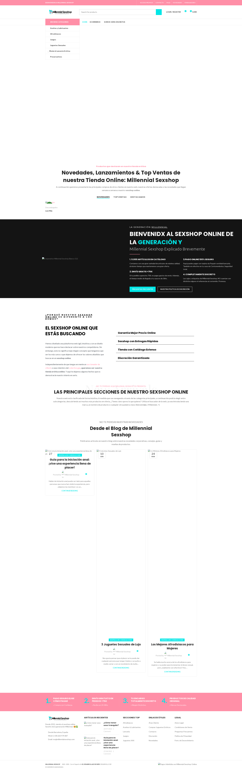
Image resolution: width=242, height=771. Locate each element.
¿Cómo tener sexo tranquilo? (111, 724)
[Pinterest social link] (123, 3)
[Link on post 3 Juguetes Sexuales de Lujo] (121, 545)
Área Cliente (154, 723)
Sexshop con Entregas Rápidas (138, 341)
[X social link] (120, 3)
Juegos (126, 736)
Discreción (153, 736)
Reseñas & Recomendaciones (70, 455)
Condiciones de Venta (183, 727)
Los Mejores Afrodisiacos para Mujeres (172, 646)
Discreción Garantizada (133, 358)
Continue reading (69, 491)
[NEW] (63, 202)
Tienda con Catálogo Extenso (137, 349)
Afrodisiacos (128, 723)
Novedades (153, 740)
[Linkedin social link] (127, 3)
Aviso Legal (179, 723)
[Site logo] (61, 12)
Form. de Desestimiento (184, 740)
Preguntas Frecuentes (184, 731)
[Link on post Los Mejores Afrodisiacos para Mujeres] (172, 545)
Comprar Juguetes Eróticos (159, 727)
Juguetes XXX (128, 740)
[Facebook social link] (117, 3)
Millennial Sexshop (72, 475)
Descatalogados (51, 207)
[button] (155, 333)
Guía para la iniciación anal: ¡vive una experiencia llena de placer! (70, 464)
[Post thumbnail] (93, 727)
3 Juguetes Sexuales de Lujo (121, 644)
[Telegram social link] (133, 3)
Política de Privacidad (183, 736)
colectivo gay (75, 368)
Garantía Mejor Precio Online (137, 333)
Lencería (126, 731)
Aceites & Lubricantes (132, 727)
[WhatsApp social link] (130, 3)
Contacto (152, 731)
